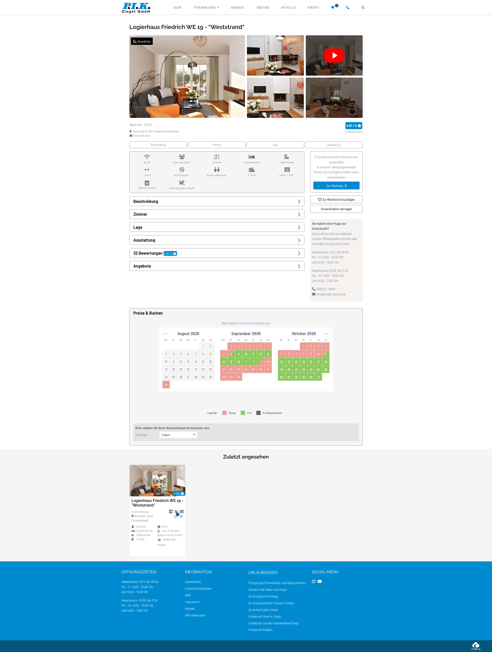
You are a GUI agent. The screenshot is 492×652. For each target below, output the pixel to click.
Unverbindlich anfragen (336, 209)
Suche (178, 7)
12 (261, 354)
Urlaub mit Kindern (260, 629)
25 (325, 369)
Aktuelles (288, 7)
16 (239, 361)
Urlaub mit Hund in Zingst (264, 616)
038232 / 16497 (325, 289)
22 (303, 369)
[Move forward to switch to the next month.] (326, 333)
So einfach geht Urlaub (263, 609)
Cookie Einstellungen (198, 588)
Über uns (263, 7)
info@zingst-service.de (331, 294)
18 (326, 361)
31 (318, 377)
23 (311, 369)
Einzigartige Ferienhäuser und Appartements (277, 583)
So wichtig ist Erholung (263, 596)
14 (224, 361)
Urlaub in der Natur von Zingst (267, 589)
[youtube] (320, 581)
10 (246, 354)
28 (296, 377)
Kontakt (313, 7)
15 (231, 361)
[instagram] (313, 581)
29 (303, 377)
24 (318, 369)
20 (289, 369)
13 (268, 354)
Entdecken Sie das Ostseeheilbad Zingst (273, 623)
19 (281, 369)
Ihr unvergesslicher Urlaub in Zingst (271, 603)
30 (311, 377)
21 (296, 369)
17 (318, 361)
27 (289, 377)
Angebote (238, 7)
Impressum (192, 602)
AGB (187, 595)
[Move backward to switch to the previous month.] (166, 333)
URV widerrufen (195, 615)
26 (281, 377)
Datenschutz (193, 581)
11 (253, 354)
